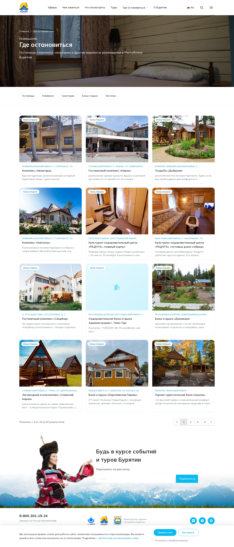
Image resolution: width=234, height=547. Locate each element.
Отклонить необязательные (171, 540)
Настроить (188, 532)
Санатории (68, 95)
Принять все (165, 532)
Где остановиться (134, 7)
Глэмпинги (48, 95)
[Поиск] (201, 7)
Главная (24, 31)
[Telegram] (202, 520)
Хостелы (111, 95)
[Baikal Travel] (24, 7)
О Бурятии (160, 7)
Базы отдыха (90, 95)
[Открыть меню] (211, 7)
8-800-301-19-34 (33, 516)
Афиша (52, 7)
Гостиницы (28, 95)
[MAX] (211, 520)
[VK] (193, 520)
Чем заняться (70, 7)
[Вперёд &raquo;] (211, 422)
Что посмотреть (95, 7)
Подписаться (187, 478)
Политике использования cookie (120, 538)
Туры (114, 7)
